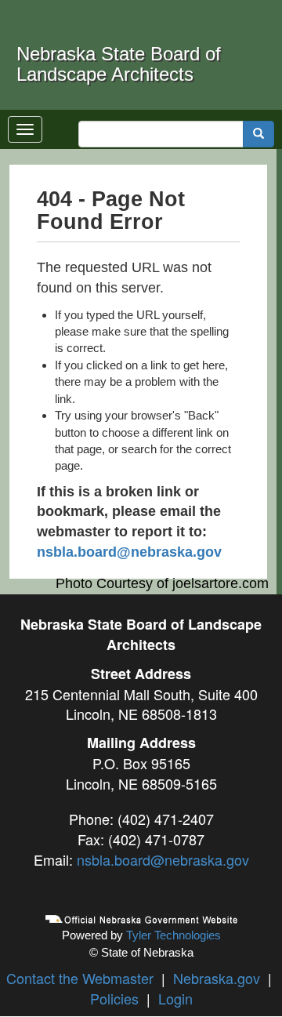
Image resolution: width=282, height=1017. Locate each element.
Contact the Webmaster (80, 978)
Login (175, 998)
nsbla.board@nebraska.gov (129, 552)
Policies (114, 998)
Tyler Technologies (173, 935)
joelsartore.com (220, 583)
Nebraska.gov (216, 978)
